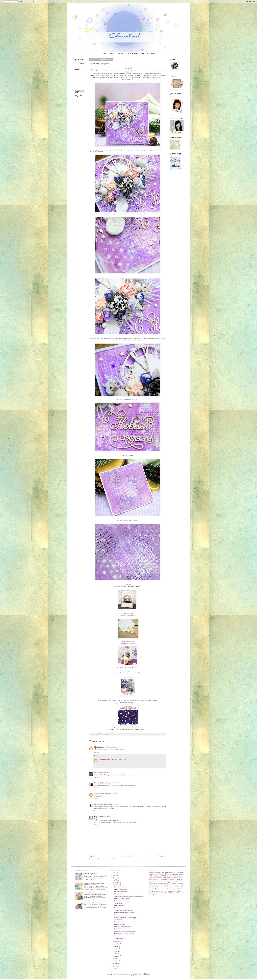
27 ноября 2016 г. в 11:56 (119, 759)
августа (117, 946)
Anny (95, 816)
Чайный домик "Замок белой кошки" (123, 910)
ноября (117, 885)
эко (149, 895)
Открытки (178, 885)
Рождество (164, 889)
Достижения (151, 53)
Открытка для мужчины (177, 883)
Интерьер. (174, 876)
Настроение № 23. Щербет (127, 643)
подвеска (174, 887)
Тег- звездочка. (118, 919)
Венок (156, 874)
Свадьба (170, 889)
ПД (155, 887)
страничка (156, 891)
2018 (114, 875)
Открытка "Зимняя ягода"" (121, 889)
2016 (114, 880)
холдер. (159, 893)
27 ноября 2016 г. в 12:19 (104, 772)
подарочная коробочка (163, 887)
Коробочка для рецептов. (120, 891)
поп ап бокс (180, 887)
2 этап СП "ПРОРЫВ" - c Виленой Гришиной (127, 586)
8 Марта (158, 873)
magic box (161, 895)
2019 (114, 873)
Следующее (92, 856)
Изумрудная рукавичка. (120, 887)
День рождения (155, 876)
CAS (154, 894)
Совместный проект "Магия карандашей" (124, 912)
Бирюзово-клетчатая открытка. (122, 901)
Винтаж (161, 874)
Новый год (180, 881)
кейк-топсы (152, 878)
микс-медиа (163, 879)
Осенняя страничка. (119, 915)
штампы (180, 893)
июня (116, 951)
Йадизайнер (180, 876)
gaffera (134, 974)
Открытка (162, 883)
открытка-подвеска (170, 885)
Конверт (159, 878)
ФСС (154, 893)
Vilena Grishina (99, 793)
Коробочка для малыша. (120, 929)
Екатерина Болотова (104, 759)
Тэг (149, 893)
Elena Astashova (99, 783)
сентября (117, 944)
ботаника (150, 874)
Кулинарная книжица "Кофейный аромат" (124, 931)
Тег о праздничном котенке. (121, 908)
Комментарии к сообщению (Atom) (107, 859)
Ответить (96, 752)
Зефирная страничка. (119, 936)
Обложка (153, 883)
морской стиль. (152, 881)
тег (181, 891)
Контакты (121, 53)
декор (174, 874)
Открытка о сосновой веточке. (122, 898)
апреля (116, 956)
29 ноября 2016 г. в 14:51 (110, 793)
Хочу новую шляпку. (119, 938)
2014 (114, 969)
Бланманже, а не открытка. (90, 873)
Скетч (176, 889)
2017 (114, 878)
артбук (172, 873)
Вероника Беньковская (100, 804)
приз (151, 889)
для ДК (168, 876)
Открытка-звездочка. (119, 924)
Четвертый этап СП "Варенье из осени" (124, 934)
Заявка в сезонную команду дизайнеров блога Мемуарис (129, 896)
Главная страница (108, 53)
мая (116, 953)
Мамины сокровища (153, 879)
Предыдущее (162, 856)
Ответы (97, 756)
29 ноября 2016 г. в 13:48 (111, 783)
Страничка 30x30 (173, 891)
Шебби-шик (172, 893)
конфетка (164, 878)
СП (182, 889)
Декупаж (181, 874)
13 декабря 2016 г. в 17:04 (104, 816)
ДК (163, 876)
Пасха (150, 887)
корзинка (170, 878)
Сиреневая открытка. (119, 894)
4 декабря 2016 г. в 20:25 (114, 804)
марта (116, 958)
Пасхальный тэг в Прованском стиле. (93, 893)
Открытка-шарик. (118, 905)
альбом (165, 872)
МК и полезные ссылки (136, 53)
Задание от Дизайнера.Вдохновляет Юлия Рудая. (127, 673)
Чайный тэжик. (118, 903)
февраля (117, 961)
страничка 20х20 (163, 891)
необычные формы (163, 881)
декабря (117, 882)
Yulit (95, 772)
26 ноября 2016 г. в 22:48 (112, 747)
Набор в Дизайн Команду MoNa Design (125, 917)
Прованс (157, 889)
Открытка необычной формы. (157, 885)
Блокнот (179, 872)
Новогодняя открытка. (120, 922)
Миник (179, 879)
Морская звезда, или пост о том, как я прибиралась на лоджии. (94, 884)
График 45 (168, 874)
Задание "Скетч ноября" (127, 615)
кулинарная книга (178, 878)
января (116, 963)
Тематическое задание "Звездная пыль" (127, 704)
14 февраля (151, 873)
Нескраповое (172, 881)
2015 (114, 966)
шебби (164, 893)
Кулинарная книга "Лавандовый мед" (93, 903)
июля (116, 949)
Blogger (146, 974)
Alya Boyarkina (99, 747)
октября (117, 941)
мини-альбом (171, 879)
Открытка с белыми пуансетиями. (123, 926)
